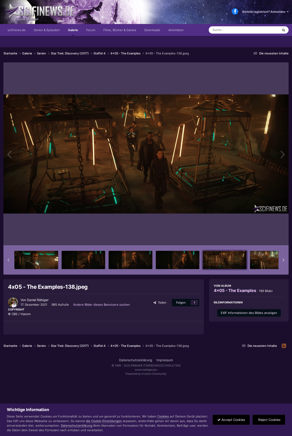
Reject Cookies (268, 420)
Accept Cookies (233, 420)
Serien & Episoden (47, 30)
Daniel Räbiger (38, 300)
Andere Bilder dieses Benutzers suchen (101, 304)
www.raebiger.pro (146, 369)
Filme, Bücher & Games (119, 30)
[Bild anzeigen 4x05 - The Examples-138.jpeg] (225, 260)
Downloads (152, 30)
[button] (8, 260)
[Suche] (284, 30)
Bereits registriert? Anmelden (264, 11)
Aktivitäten (176, 30)
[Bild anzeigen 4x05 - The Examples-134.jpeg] (36, 260)
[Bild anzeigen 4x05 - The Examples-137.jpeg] (178, 260)
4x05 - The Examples (235, 290)
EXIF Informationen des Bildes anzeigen (249, 313)
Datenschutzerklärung (135, 360)
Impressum (164, 360)
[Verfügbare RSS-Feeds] (284, 346)
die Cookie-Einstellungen (104, 421)
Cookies (163, 416)
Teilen (161, 302)
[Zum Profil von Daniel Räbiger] (13, 302)
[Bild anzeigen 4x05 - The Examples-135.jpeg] (83, 260)
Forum (90, 30)
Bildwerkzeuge (268, 237)
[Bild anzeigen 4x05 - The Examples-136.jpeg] (130, 260)
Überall (267, 30)
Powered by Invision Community (146, 373)
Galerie (73, 30)
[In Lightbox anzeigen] (146, 154)
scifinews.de (17, 30)
